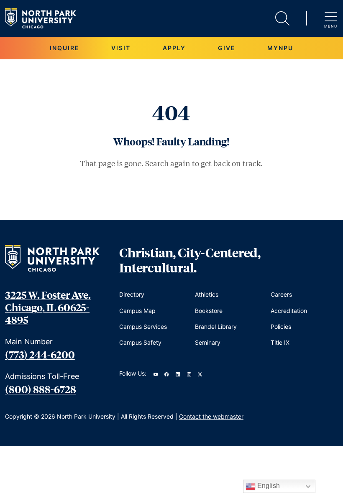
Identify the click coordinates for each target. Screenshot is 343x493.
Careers (281, 294)
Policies (281, 326)
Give (226, 47)
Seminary (207, 342)
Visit (121, 47)
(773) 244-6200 (40, 354)
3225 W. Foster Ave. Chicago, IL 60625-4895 (48, 307)
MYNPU (280, 47)
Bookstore (209, 310)
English (268, 485)
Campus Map (137, 310)
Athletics (206, 294)
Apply (174, 47)
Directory (131, 294)
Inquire (64, 47)
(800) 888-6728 (40, 389)
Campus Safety (140, 342)
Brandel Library (216, 326)
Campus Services (143, 326)
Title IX (280, 342)
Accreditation (289, 310)
